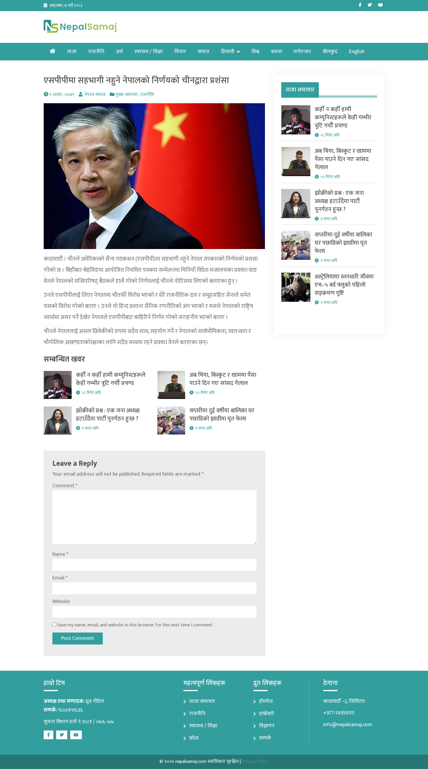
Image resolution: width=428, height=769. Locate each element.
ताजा (72, 51)
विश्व (255, 51)
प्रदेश (194, 738)
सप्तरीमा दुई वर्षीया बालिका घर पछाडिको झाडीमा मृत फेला (222, 415)
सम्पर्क (265, 738)
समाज (203, 51)
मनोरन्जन (302, 51)
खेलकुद (330, 51)
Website (61, 601)
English (357, 51)
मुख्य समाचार (127, 95)
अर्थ (119, 51)
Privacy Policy (255, 762)
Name (60, 554)
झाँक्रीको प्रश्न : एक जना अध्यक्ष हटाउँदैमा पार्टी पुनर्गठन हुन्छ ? (108, 415)
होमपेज (266, 701)
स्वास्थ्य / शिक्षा (149, 51)
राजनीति (96, 51)
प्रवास (276, 51)
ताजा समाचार (202, 701)
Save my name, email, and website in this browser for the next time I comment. (135, 625)
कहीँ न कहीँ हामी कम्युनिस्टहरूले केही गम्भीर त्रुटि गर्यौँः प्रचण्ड (110, 379)
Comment (64, 485)
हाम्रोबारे (266, 713)
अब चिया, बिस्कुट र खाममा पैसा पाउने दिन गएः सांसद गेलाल (223, 379)
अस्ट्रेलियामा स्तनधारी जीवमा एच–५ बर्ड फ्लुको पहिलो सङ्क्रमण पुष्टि (344, 285)
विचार (180, 51)
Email (60, 578)
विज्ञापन (266, 725)
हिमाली (227, 51)
